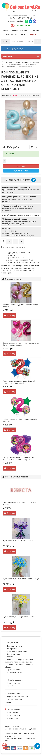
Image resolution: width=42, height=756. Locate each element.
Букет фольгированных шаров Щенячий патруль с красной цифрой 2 (19, 382)
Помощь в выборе (16, 21)
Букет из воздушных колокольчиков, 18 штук (21, 579)
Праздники (10, 62)
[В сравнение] (36, 147)
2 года (6, 64)
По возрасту (35, 62)
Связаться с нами (14, 683)
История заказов (13, 715)
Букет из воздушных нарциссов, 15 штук (19, 617)
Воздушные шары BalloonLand (17, 738)
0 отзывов (35, 95)
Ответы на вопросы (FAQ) (17, 651)
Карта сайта (11, 686)
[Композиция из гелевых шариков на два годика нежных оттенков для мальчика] (21, 120)
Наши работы (12, 649)
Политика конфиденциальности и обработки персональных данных (19, 660)
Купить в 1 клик (21, 170)
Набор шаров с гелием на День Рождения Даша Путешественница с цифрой (19, 458)
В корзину (21, 166)
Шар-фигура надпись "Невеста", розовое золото (19, 503)
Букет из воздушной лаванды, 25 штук (18, 540)
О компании (11, 657)
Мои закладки (12, 718)
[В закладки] (32, 147)
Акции (9, 702)
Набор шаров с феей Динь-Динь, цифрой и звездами (20, 420)
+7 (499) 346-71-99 (22, 17)
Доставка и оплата (14, 646)
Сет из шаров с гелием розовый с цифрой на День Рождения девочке (21, 344)
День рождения (22, 62)
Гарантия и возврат (14, 670)
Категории (7, 56)
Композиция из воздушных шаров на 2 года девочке (20, 306)
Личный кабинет (13, 713)
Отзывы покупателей (15, 672)
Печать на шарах (13, 654)
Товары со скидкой (14, 699)
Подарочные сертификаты (17, 696)
